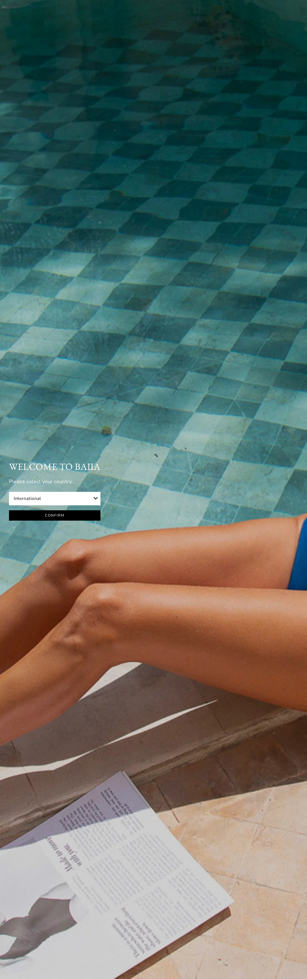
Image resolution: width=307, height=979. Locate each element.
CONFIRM (55, 515)
